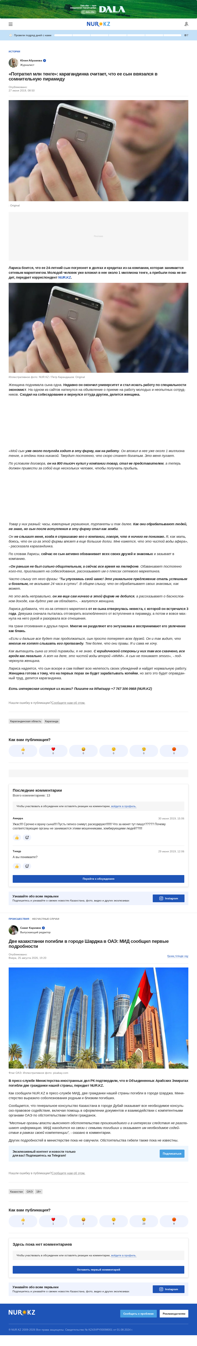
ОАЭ (30, 1191)
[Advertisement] (98, 236)
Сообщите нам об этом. (68, 702)
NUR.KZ (64, 277)
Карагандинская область (25, 721)
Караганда (51, 721)
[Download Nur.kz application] (98, 9)
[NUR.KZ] (98, 24)
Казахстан (16, 1191)
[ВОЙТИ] (186, 24)
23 (144, 1223)
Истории (14, 51)
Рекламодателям (174, 1313)
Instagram (171, 898)
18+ (38, 1191)
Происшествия (19, 919)
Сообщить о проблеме (138, 1313)
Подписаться (172, 1153)
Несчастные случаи (45, 919)
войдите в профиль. (123, 806)
